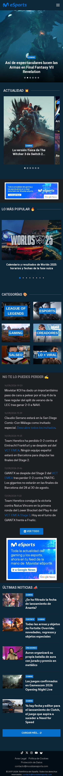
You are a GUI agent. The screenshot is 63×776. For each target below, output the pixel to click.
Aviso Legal (20, 758)
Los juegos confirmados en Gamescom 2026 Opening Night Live (41, 685)
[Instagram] (31, 752)
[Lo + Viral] (47, 355)
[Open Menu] (58, 5)
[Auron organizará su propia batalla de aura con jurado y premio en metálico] (13, 653)
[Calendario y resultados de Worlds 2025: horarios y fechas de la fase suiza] (31, 240)
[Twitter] (27, 752)
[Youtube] (36, 752)
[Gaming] (16, 333)
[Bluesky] (41, 752)
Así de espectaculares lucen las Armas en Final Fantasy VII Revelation (31, 67)
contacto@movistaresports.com (31, 766)
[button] (4, 41)
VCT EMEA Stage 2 (17, 515)
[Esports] (47, 311)
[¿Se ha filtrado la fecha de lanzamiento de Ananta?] (13, 600)
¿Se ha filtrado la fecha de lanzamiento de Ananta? (40, 603)
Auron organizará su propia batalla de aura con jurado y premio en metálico (40, 658)
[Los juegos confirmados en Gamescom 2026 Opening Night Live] (13, 681)
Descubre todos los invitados (36, 428)
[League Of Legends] (16, 311)
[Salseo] (16, 355)
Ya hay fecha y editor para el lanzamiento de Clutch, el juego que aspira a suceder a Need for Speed (42, 714)
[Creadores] (47, 333)
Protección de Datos (31, 762)
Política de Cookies (38, 758)
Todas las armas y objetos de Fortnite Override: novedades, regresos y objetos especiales (42, 630)
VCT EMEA (12, 450)
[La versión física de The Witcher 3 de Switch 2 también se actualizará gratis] (29, 130)
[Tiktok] (22, 752)
